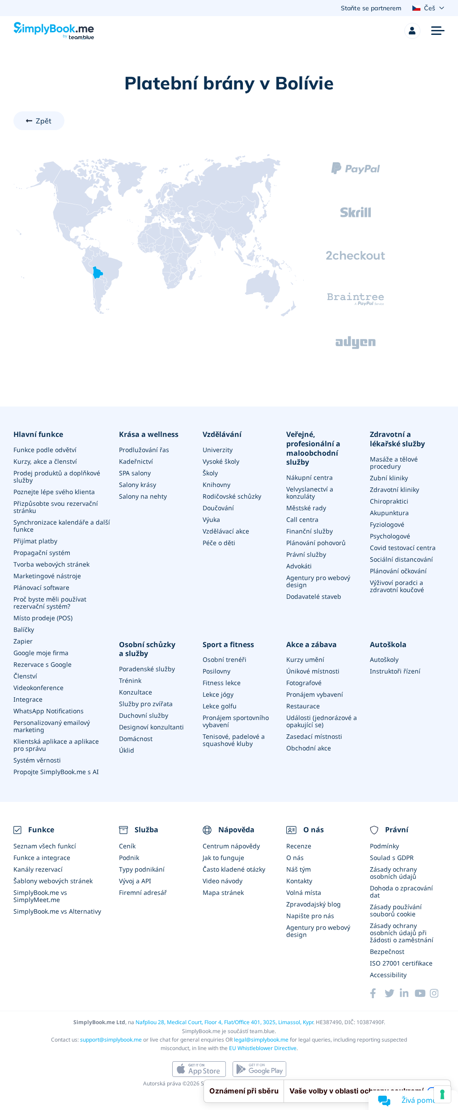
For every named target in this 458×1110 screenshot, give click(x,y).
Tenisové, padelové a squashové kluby (234, 740)
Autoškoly (384, 659)
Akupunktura (389, 512)
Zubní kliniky (389, 478)
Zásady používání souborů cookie (396, 910)
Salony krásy (137, 484)
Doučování (218, 508)
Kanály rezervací (38, 869)
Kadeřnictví (136, 461)
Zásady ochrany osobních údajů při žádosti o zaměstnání (401, 932)
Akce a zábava (311, 644)
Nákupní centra (309, 477)
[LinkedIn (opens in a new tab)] (407, 993)
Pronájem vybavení (314, 694)
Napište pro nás (310, 915)
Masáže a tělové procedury (394, 462)
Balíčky (23, 629)
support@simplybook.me (111, 1039)
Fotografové (304, 682)
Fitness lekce (222, 682)
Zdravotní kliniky (394, 489)
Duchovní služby (143, 715)
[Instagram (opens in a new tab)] (437, 993)
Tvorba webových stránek (51, 564)
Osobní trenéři (224, 659)
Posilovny (216, 671)
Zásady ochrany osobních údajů (393, 873)
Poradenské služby (147, 669)
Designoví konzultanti (151, 727)
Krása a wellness (148, 434)
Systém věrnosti (37, 760)
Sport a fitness (228, 644)
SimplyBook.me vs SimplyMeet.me (40, 896)
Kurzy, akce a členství (45, 461)
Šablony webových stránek (53, 881)
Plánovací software (41, 587)
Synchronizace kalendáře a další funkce (61, 526)
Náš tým (298, 869)
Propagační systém (41, 552)
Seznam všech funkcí (44, 846)
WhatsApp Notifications (48, 711)
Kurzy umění (305, 659)
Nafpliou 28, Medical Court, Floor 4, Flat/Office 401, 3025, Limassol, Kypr (224, 1022)
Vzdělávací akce (226, 531)
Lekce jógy (218, 694)
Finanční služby (309, 531)
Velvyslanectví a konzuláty (309, 492)
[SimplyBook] (53, 30)
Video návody (222, 881)
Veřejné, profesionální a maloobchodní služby (313, 448)
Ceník (127, 846)
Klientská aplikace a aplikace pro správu (56, 745)
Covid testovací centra (403, 547)
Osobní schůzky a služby (147, 649)
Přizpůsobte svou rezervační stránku (55, 507)
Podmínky (384, 846)
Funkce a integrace (41, 857)
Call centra (302, 519)
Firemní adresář (143, 892)
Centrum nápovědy (231, 846)
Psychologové (390, 536)
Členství (25, 676)
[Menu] (438, 30)
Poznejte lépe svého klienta (54, 491)
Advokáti (299, 566)
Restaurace (303, 706)
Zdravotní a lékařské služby (397, 439)
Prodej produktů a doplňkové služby (56, 476)
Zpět (44, 120)
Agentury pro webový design (318, 581)
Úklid (126, 750)
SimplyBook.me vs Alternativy (57, 911)
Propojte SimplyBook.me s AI (56, 771)
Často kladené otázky (234, 869)
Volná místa (303, 892)
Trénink (130, 680)
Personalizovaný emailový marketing (51, 726)
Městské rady (306, 508)
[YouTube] (422, 993)
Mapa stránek (223, 892)
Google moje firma (40, 652)
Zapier (23, 641)
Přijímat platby (35, 541)
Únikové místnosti (312, 671)
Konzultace (135, 692)
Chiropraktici (389, 501)
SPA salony (135, 473)
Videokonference (38, 687)
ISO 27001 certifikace (401, 963)
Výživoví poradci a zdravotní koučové (397, 586)
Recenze (298, 846)
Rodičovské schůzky (232, 496)
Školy (210, 473)
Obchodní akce (308, 748)
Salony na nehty (143, 496)
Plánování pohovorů (316, 542)
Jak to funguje (223, 857)
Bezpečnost (387, 951)
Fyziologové (387, 524)
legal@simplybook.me (261, 1039)
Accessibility (388, 974)
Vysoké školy (221, 461)
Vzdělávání (222, 434)
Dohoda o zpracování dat (401, 891)
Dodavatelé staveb (313, 596)
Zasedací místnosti (314, 736)
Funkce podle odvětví (44, 449)
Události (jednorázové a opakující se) (321, 721)
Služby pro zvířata (146, 703)
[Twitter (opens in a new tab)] (392, 993)
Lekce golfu (220, 706)
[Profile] (412, 31)
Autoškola (388, 644)
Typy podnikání (142, 869)
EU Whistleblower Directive (263, 1048)
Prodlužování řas (144, 449)
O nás (295, 857)
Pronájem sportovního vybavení (236, 721)
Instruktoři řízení (395, 671)
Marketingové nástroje (47, 576)
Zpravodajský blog (313, 904)
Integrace (27, 699)
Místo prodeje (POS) (42, 618)
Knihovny (216, 484)
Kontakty (299, 881)
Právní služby (306, 554)
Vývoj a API (135, 881)
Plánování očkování (398, 571)
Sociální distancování (401, 559)
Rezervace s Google (42, 664)
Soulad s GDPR (392, 857)
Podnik (129, 857)
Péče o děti (219, 542)
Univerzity (218, 449)
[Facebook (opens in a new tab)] (377, 993)
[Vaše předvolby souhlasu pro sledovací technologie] (442, 1094)
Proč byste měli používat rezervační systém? (49, 602)
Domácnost (136, 738)
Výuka (211, 519)
